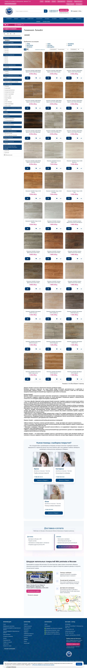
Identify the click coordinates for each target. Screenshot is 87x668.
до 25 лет (7, 152)
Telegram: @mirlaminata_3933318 (72, 635)
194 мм (6, 143)
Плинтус (26, 637)
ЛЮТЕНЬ (49, 45)
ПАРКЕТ (23, 18)
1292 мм (6, 139)
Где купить (69, 1)
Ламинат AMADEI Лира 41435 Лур (74, 191)
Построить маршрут (33, 595)
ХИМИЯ (38, 21)
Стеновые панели (28, 635)
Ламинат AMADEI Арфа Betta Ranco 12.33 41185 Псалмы (74, 131)
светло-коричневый (9, 93)
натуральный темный (9, 92)
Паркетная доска (28, 626)
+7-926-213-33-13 (49, 509)
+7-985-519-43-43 (38, 477)
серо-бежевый (8, 97)
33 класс (7, 52)
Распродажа (79, 4)
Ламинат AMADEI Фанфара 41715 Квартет (74, 372)
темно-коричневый (9, 103)
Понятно (79, 664)
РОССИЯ (7, 67)
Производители (61, 1)
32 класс (7, 50)
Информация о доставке (8, 626)
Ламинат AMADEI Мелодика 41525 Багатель (74, 312)
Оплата (53, 1)
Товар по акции (70, 4)
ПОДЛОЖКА (70, 18)
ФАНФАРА (71, 44)
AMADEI (7, 71)
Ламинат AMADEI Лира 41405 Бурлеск (74, 161)
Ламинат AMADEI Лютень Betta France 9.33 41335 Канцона (54, 252)
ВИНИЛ (16, 18)
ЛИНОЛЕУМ (39, 18)
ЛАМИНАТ (9, 18)
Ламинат (7, 44)
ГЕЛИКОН (29, 47)
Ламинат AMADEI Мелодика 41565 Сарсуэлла (33, 372)
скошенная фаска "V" (9, 120)
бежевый (7, 86)
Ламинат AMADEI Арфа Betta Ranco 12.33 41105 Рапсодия (33, 71)
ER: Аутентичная (8, 133)
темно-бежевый (8, 101)
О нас (41, 1)
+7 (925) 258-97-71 (53, 11)
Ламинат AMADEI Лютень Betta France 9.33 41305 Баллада (54, 221)
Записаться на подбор (34, 591)
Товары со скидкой (7, 642)
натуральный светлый (9, 90)
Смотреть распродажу (9, 648)
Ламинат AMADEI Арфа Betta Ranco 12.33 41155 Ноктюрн (74, 101)
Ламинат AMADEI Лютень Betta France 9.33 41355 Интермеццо (33, 282)
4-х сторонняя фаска (9, 124)
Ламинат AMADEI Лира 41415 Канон (33, 191)
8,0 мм (6, 57)
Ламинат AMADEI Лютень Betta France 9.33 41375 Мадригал (74, 282)
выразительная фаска (9, 118)
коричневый (7, 88)
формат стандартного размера (11, 81)
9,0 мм (6, 58)
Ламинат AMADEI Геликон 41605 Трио (54, 161)
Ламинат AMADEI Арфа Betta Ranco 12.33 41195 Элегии (33, 161)
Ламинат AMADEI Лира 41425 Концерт (54, 191)
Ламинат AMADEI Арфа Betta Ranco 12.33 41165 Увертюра (33, 131)
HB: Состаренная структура (11, 135)
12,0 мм (6, 62)
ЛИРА (48, 44)
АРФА (28, 44)
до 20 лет (7, 150)
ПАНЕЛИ (54, 18)
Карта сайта (6, 644)
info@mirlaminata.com (64, 12)
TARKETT (7, 73)
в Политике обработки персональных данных (43, 664)
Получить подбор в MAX (73, 644)
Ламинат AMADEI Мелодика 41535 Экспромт (33, 342)
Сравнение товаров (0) (40, 49)
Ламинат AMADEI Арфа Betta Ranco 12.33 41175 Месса (54, 131)
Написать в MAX (64, 10)
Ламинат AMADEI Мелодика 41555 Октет (74, 342)
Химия (25, 641)
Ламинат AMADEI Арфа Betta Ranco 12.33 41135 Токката (33, 101)
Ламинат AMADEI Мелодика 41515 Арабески (53, 312)
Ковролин (26, 631)
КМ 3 (6, 77)
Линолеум (26, 629)
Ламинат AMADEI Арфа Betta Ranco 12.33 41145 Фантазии (54, 101)
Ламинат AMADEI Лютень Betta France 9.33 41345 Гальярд (74, 252)
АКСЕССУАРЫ (46, 21)
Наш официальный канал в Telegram (67, 546)
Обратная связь (78, 1)
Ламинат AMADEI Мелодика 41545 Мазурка (53, 342)
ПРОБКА (47, 18)
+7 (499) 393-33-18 (53, 10)
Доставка (47, 1)
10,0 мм (6, 60)
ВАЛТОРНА (30, 45)
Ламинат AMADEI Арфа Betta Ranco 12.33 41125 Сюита (74, 71)
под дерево (7, 114)
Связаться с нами (7, 645)
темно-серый (8, 105)
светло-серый (8, 95)
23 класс (7, 48)
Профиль (26, 639)
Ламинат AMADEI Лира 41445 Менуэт (33, 221)
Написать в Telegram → (43, 480)
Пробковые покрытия (29, 633)
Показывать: (73, 49)
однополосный (8, 129)
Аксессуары (26, 643)
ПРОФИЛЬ (78, 18)
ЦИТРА (70, 45)
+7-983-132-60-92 (60, 477)
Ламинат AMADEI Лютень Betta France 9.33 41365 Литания (54, 282)
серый (6, 99)
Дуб (6, 110)
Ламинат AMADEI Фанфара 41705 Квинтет (54, 372)
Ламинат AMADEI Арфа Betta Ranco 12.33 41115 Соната (54, 71)
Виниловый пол (27, 628)
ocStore (9, 661)
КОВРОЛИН (30, 18)
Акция (46, 624)
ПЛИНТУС (61, 18)
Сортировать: (53, 49)
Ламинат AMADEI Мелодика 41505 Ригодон (33, 312)
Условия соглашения (8, 636)
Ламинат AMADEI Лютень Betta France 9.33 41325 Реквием (33, 252)
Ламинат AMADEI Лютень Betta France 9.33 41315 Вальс (74, 221)
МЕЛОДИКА (50, 47)
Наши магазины (6, 634)
